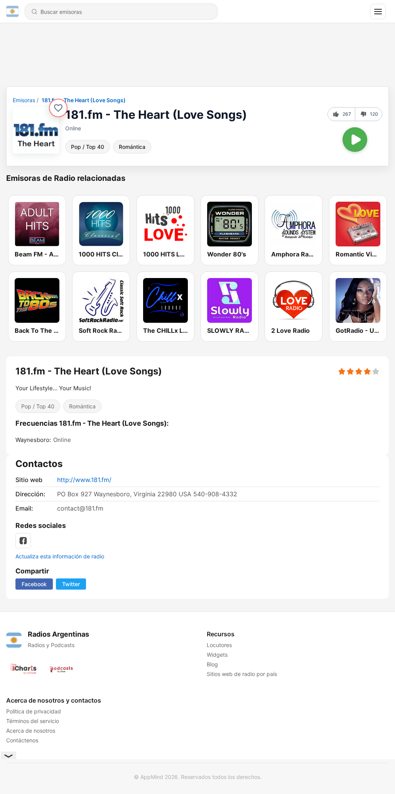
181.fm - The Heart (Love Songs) (84, 100)
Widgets (217, 654)
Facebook (34, 584)
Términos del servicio (32, 721)
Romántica (132, 146)
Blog (212, 664)
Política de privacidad (33, 711)
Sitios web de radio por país (242, 674)
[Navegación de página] (378, 11)
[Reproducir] (355, 139)
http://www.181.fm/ (84, 480)
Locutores (219, 645)
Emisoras (24, 100)
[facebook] (23, 540)
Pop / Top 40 (87, 146)
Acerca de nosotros (30, 730)
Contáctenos (22, 740)
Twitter (71, 584)
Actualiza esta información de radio (59, 556)
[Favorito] (58, 108)
